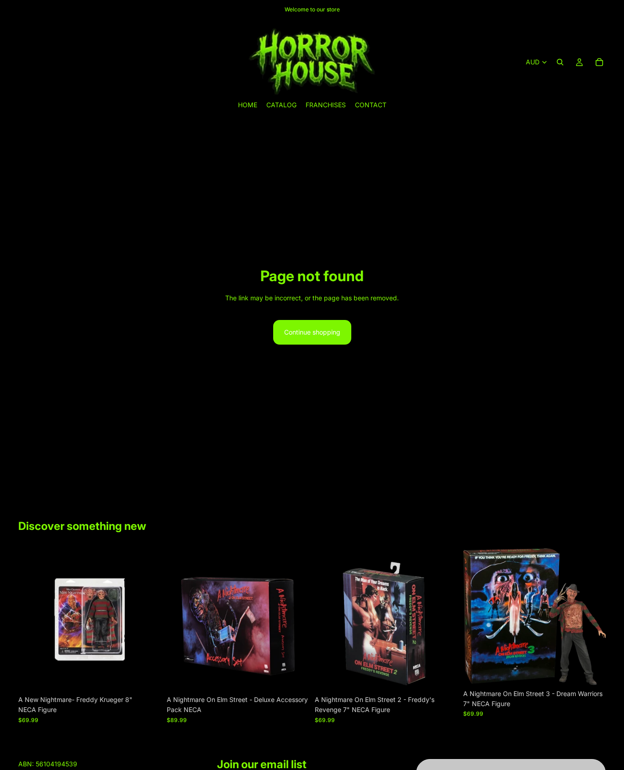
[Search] (560, 62)
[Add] (147, 677)
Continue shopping (312, 332)
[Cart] (599, 62)
